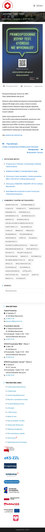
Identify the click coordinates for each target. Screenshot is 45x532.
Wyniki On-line (11, 416)
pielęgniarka (11, 234)
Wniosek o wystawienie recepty (17, 399)
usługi (25, 275)
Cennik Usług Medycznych (15, 395)
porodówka (11, 238)
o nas (9, 230)
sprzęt (9, 263)
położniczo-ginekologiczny (16, 245)
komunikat (11, 212)
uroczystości (12, 275)
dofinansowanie (28, 205)
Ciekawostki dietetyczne (15, 425)
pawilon (30, 230)
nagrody (10, 219)
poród (22, 238)
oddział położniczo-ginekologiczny (19, 223)
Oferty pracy (11, 438)
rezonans (36, 256)
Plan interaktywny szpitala (16, 433)
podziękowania (26, 234)
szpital (27, 271)
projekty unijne (24, 252)
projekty (10, 252)
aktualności (28, 86)
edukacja (21, 208)
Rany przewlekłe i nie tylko (16, 421)
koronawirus (12, 216)
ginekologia (34, 208)
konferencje (24, 212)
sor (30, 260)
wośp (35, 275)
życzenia (20, 278)
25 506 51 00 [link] (10, 318)
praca (33, 245)
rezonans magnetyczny (15, 260)
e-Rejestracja (11, 391)
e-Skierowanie (12, 412)
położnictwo (11, 241)
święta (9, 278)
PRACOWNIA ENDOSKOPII (14, 249)
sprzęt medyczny (23, 263)
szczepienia (11, 267)
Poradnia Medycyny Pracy (15, 404)
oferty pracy (12, 227)
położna (33, 238)
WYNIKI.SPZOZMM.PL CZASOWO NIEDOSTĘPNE (22, 171)
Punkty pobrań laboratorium (16, 387)
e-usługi (9, 208)
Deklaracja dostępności (14, 429)
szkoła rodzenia (12, 271)
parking (19, 230)
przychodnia (11, 256)
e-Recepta (10, 408)
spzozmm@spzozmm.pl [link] (14, 321)
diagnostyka (9, 135)
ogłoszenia (38, 86)
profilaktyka (18, 135)
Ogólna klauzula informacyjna (17, 442)
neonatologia (23, 219)
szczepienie (25, 267)
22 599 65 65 (10, 357)
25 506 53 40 (10, 375)
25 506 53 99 (10, 339)
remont (24, 256)
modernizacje (28, 216)
